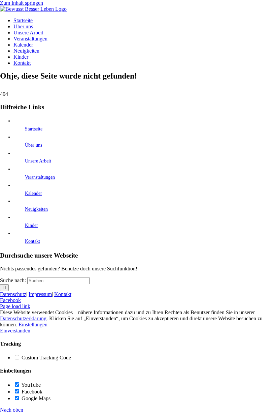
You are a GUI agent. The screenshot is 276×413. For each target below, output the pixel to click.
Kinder (31, 225)
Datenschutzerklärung (23, 318)
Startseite (33, 128)
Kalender (33, 193)
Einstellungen (33, 324)
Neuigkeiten (36, 209)
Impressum (40, 294)
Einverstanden (15, 330)
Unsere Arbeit (38, 161)
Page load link (15, 306)
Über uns (33, 145)
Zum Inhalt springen (21, 3)
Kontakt (32, 241)
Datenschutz (13, 294)
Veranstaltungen (40, 177)
